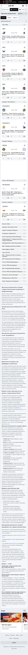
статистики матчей (12, 422)
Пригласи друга (6, 625)
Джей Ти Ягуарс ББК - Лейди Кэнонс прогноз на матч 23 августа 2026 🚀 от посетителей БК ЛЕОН (12, 193)
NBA (3, 407)
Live (12, 539)
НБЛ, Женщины (6, 184)
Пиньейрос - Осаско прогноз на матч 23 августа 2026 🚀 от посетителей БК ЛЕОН (13, 114)
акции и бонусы (12, 543)
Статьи (21, 635)
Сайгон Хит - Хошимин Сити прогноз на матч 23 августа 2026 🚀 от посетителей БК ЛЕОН (13, 215)
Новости (7, 635)
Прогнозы (12, 635)
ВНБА (4, 28)
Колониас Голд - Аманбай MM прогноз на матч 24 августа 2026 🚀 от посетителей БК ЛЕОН (13, 154)
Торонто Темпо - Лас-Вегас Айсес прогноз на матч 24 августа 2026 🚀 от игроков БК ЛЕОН (13, 38)
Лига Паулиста (6, 106)
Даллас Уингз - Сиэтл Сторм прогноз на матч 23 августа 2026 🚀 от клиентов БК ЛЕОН (13, 56)
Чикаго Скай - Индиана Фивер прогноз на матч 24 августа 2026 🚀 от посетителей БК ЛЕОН (13, 93)
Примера (5, 145)
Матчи (10, 638)
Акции (17, 635)
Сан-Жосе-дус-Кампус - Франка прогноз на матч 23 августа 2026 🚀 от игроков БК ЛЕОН (13, 132)
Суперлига (5, 206)
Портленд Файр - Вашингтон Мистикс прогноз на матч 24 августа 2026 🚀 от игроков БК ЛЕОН (12, 75)
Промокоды (16, 638)
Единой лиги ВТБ (19, 409)
